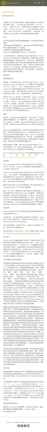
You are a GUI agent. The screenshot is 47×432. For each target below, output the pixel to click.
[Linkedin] (22, 426)
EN (35, 3)
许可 (11, 422)
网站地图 (16, 422)
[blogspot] (28, 426)
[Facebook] (25, 426)
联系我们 (23, 422)
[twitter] (18, 426)
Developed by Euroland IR (33, 422)
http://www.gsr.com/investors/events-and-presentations (23, 233)
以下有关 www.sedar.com (12, 384)
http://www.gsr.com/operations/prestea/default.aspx (19, 157)
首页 (8, 422)
